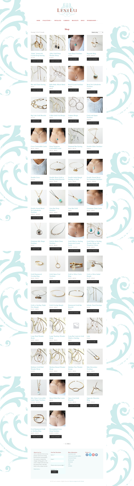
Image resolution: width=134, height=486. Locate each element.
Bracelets (75, 20)
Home (38, 20)
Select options (37, 61)
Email (52, 459)
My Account (71, 460)
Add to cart (73, 59)
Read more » (37, 469)
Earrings (66, 20)
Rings (82, 20)
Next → (68, 443)
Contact (70, 466)
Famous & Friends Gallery (74, 456)
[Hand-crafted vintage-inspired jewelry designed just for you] (67, 16)
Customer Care (72, 454)
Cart (69, 464)
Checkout (70, 462)
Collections (46, 20)
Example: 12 (54, 469)
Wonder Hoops (91, 20)
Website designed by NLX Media (76, 481)
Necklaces (57, 20)
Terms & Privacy (72, 458)
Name (53, 455)
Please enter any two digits (58, 465)
